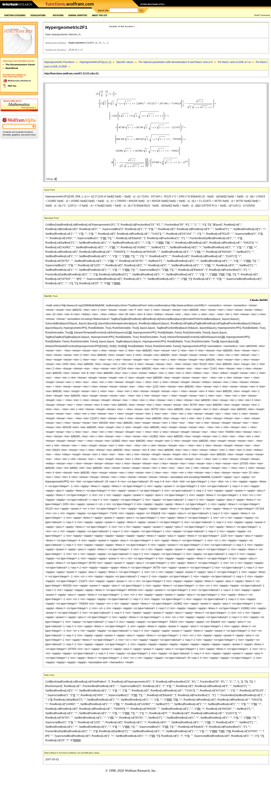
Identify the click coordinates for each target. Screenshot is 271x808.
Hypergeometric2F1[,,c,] (95, 62)
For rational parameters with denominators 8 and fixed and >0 (176, 62)
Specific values (125, 62)
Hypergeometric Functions (59, 62)
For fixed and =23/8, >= (234, 62)
